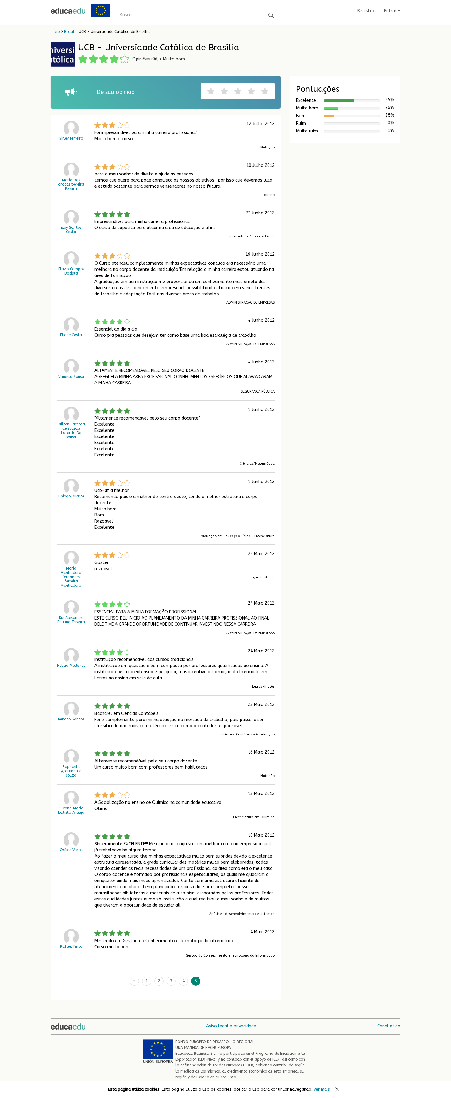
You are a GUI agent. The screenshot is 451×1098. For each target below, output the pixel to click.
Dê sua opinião (116, 92)
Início (55, 31)
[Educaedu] (68, 10)
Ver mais (322, 1089)
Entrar (391, 10)
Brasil (69, 31)
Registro (365, 10)
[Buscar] (271, 16)
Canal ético (388, 1026)
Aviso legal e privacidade (231, 1026)
